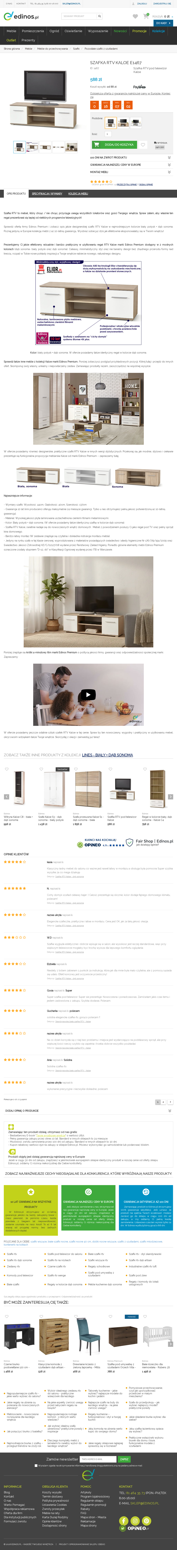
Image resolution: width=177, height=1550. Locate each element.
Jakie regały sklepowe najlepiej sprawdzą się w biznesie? (105, 1444)
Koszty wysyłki (52, 1492)
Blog (7, 1492)
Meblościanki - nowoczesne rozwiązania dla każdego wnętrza (23, 1417)
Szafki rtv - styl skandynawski (145, 1254)
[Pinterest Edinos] (146, 1522)
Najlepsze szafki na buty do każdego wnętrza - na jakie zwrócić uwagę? (103, 1405)
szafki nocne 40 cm (80, 1241)
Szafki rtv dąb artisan (140, 1260)
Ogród (54, 31)
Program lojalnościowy (95, 1496)
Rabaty (85, 1509)
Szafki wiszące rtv (98, 1260)
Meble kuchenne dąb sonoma (105, 1284)
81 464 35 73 (135, 1493)
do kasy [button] (161, 23)
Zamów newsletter (62, 1459)
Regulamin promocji (93, 1504)
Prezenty (28, 40)
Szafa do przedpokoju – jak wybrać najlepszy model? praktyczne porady (144, 1405)
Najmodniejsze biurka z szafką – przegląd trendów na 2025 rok (25, 1444)
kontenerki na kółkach (16, 1244)
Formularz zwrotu (15, 1521)
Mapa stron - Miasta (93, 1517)
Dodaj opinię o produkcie (22, 1110)
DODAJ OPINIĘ (146, 184)
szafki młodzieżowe (151, 1241)
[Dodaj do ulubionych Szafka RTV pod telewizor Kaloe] (143, 145)
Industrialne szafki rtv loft (142, 1266)
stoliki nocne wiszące (104, 1241)
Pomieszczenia (33, 31)
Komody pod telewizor (20, 1275)
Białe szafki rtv (96, 1254)
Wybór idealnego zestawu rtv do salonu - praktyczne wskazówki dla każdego (64, 1393)
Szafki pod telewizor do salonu (65, 1254)
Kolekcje (158, 31)
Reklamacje (88, 1521)
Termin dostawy (52, 1496)
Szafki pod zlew (138, 1275)
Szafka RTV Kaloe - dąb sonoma (69, 876)
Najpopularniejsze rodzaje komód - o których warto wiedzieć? (62, 1417)
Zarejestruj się (162, 3)
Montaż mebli (99, 172)
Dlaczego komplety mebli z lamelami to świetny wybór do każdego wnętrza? (65, 1443)
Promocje (139, 31)
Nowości (120, 31)
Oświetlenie (73, 31)
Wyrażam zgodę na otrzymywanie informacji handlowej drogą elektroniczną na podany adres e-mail (90, 1465)
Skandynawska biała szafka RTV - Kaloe (73, 1021)
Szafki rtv (12, 1254)
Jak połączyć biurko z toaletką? (25, 1431)
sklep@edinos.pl (71, 3)
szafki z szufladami (128, 1241)
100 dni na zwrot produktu (108, 157)
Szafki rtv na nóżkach (59, 1260)
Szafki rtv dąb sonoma (19, 1260)
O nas (9, 3)
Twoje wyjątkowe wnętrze (50, 1135)
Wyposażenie (98, 31)
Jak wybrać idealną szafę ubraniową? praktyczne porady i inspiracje (66, 1429)
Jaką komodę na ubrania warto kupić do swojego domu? (105, 1430)
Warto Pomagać (14, 1504)
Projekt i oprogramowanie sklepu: (82, 1544)
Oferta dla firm (13, 1513)
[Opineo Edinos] (134, 1529)
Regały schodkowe (99, 1266)
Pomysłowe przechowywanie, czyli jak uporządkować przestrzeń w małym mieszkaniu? (146, 1392)
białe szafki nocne (58, 1241)
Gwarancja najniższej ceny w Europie (115, 164)
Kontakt (21, 3)
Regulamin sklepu (92, 1500)
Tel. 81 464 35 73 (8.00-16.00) (44, 3)
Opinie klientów (52, 1521)
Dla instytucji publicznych (20, 1517)
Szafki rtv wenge (57, 1275)
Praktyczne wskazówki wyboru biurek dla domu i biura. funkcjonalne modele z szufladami (146, 1441)
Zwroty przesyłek (53, 1509)
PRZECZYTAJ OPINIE (127, 184)
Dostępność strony (54, 1525)
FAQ (83, 1513)
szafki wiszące (39, 1241)
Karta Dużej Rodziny (55, 1517)
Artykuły (86, 1492)
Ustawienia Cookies (54, 1504)
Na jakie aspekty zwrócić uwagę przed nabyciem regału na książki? (65, 1405)
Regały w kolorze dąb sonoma (65, 1284)
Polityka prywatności (55, 1500)
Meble (11, 31)
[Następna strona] (170, 1102)
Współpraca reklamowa (19, 1509)
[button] (99, 16)
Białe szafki (13, 1284)
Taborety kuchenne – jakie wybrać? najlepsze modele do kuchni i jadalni (105, 1393)
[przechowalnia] (137, 16)
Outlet (11, 40)
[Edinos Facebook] (123, 1522)
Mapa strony (89, 1525)
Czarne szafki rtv (57, 1266)
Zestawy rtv (13, 1266)
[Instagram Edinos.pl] (135, 1522)
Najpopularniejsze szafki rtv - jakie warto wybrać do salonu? (24, 1395)
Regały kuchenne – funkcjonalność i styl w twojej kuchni (104, 1417)
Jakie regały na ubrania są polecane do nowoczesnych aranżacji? (23, 1405)
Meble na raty (51, 1513)
